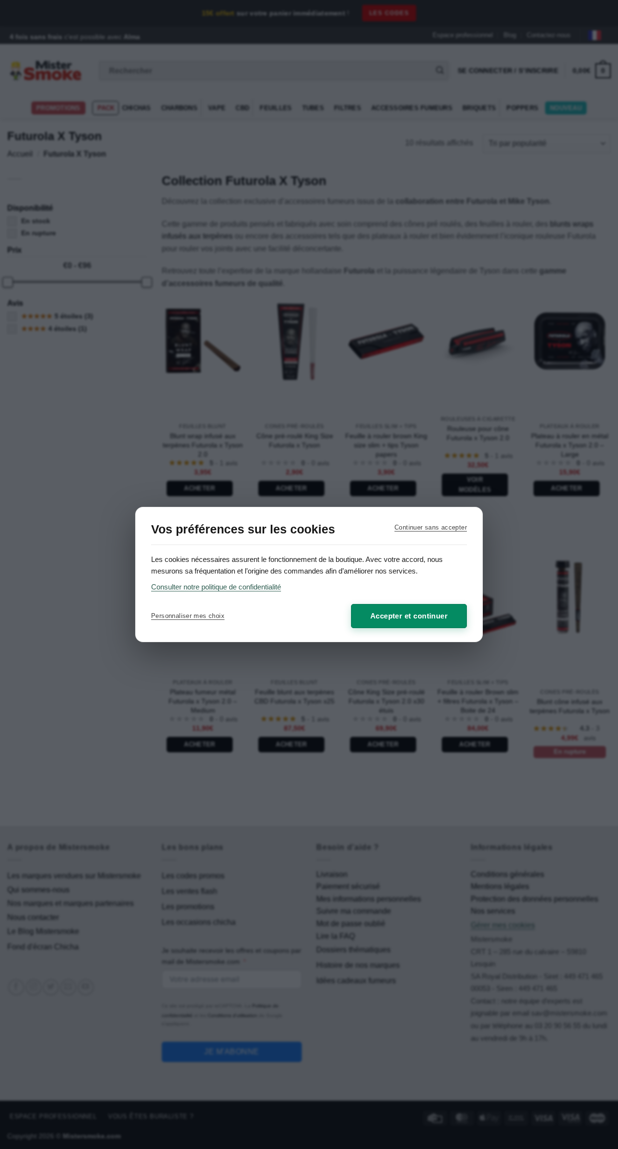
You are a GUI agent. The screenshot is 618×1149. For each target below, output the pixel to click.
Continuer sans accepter (430, 527)
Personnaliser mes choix (188, 615)
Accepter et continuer (409, 616)
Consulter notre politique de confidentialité (216, 587)
